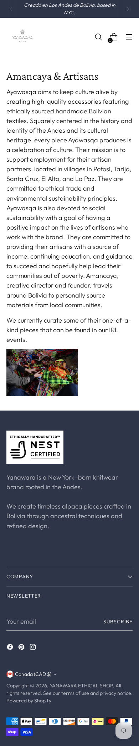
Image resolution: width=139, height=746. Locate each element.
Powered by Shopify (28, 700)
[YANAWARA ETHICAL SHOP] (22, 37)
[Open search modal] (98, 37)
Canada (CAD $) (33, 674)
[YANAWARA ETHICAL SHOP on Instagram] (33, 648)
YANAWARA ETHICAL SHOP (81, 685)
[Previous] (11, 9)
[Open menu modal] (129, 37)
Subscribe (118, 621)
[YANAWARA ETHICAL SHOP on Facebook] (10, 648)
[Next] (128, 9)
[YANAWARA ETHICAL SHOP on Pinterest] (22, 648)
